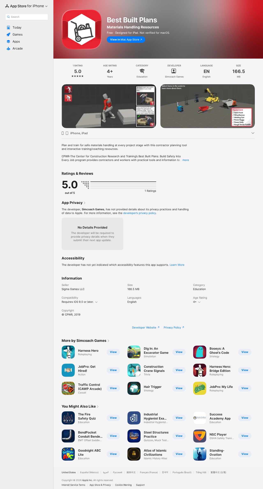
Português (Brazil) (182, 472)
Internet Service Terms (73, 485)
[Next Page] (259, 106)
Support (140, 485)
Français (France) (149, 472)
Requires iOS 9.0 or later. (78, 301)
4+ (195, 301)
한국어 (165, 472)
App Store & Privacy (100, 485)
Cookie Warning (123, 485)
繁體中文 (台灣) (218, 472)
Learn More (177, 264)
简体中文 (131, 472)
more (185, 160)
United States (69, 472)
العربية (106, 472)
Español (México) (89, 472)
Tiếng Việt (201, 472)
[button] (26, 27)
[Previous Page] (57, 106)
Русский (117, 472)
